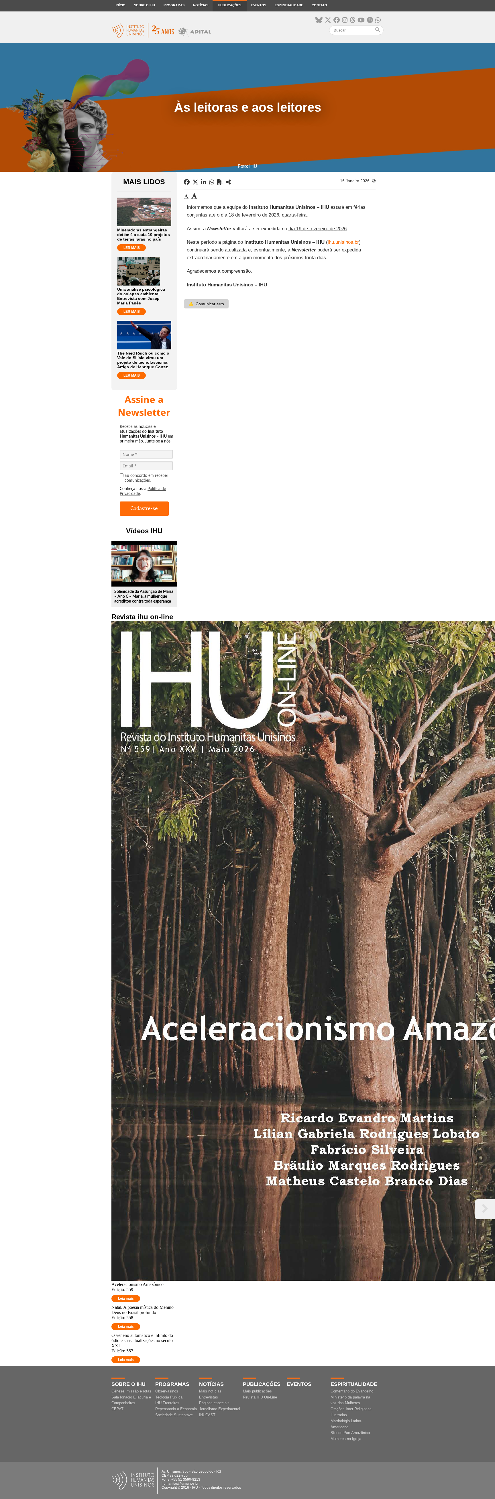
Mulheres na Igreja (346, 1439)
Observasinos (166, 1391)
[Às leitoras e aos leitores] (228, 182)
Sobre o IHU (144, 5)
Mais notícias (210, 1391)
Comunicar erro (206, 304)
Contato (319, 5)
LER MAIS (131, 248)
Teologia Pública (168, 1397)
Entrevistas (208, 1397)
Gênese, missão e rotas (131, 1391)
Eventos (258, 5)
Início (120, 5)
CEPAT (117, 1409)
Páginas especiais (214, 1403)
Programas (174, 5)
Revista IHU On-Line (260, 1397)
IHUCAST (207, 1415)
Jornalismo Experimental (219, 1409)
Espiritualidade (289, 5)
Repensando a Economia (176, 1409)
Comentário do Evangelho (352, 1391)
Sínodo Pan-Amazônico (350, 1433)
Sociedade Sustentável (174, 1415)
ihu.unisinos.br (343, 242)
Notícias (200, 5)
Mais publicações (257, 1391)
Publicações (229, 5)
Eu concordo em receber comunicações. (146, 478)
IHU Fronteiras (167, 1403)
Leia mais (126, 1299)
